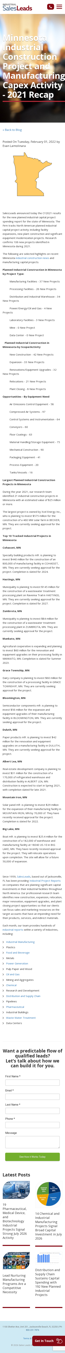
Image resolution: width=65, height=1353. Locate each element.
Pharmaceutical (15, 1007)
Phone (10, 1118)
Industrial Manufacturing (20, 942)
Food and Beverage (18, 952)
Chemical (11, 985)
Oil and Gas (13, 974)
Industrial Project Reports (45, 880)
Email (9, 1090)
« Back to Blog (12, 130)
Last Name (12, 1104)
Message (11, 1133)
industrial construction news (32, 258)
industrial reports (13, 929)
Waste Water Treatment (21, 1017)
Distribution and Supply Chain (23, 996)
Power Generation (17, 963)
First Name (12, 1076)
